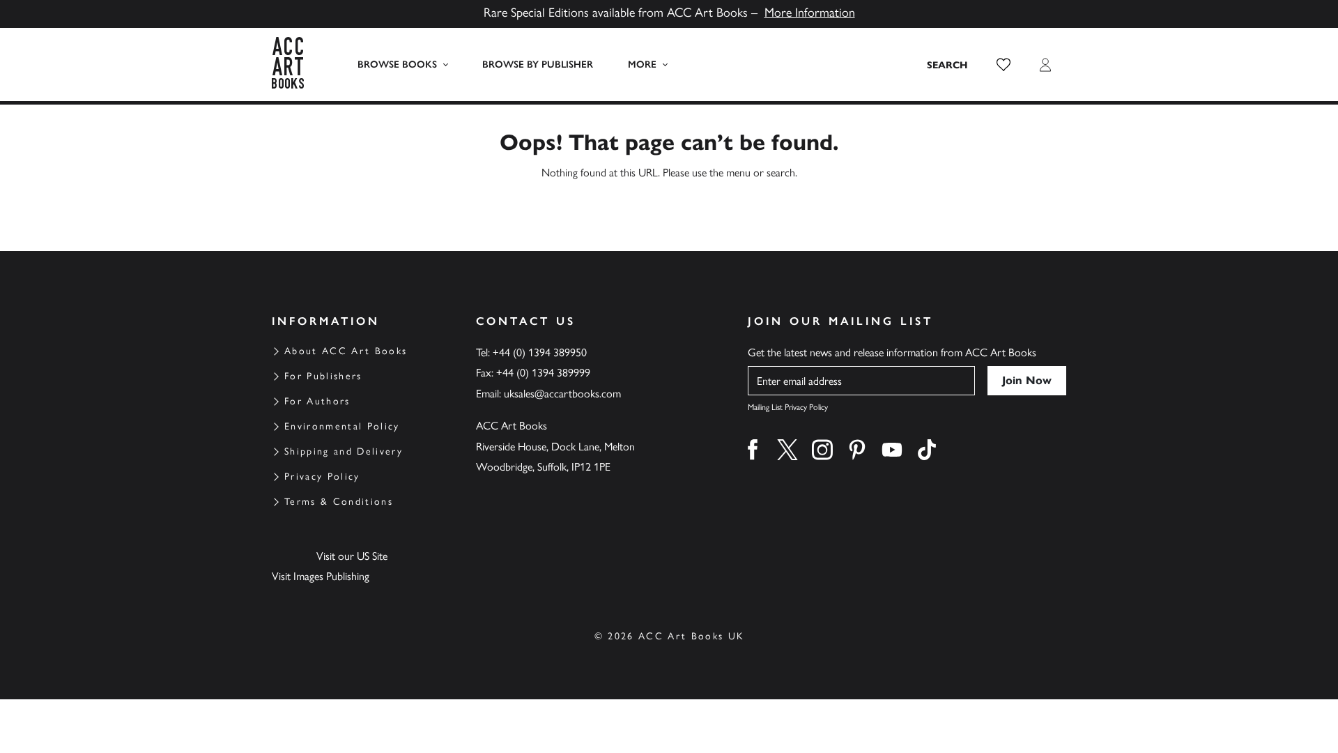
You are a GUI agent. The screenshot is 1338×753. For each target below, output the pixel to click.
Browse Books (397, 64)
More (642, 64)
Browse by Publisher (537, 64)
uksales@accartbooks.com (562, 393)
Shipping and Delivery (343, 451)
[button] (1003, 65)
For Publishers (323, 376)
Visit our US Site (351, 556)
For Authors (317, 401)
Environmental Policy (342, 426)
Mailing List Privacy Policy (788, 407)
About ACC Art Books (345, 351)
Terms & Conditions (338, 502)
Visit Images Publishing (320, 576)
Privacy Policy (322, 476)
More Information (809, 12)
